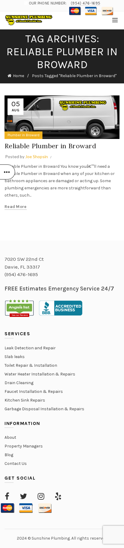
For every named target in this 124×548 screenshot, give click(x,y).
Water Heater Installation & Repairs (40, 374)
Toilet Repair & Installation (31, 365)
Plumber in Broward (23, 135)
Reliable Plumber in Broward (50, 146)
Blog (9, 454)
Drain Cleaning (19, 382)
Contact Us (16, 463)
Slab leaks (15, 356)
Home (18, 75)
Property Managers (24, 446)
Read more (16, 206)
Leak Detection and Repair (30, 348)
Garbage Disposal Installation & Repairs (44, 408)
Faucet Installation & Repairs (34, 391)
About (10, 437)
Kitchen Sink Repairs (25, 400)
